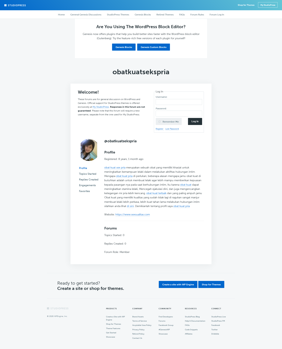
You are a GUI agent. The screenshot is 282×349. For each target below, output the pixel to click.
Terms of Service (139, 321)
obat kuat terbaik (156, 193)
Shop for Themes (211, 284)
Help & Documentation (195, 321)
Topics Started (87, 173)
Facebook (215, 325)
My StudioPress (267, 5)
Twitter (214, 329)
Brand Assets (138, 317)
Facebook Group (166, 325)
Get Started (111, 333)
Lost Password (172, 128)
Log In (195, 121)
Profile (83, 168)
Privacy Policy (138, 329)
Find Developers (166, 317)
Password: (161, 108)
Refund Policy (138, 334)
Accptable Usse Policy (141, 325)
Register (160, 128)
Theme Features (113, 328)
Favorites (84, 191)
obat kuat (185, 184)
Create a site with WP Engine (178, 284)
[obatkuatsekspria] (89, 163)
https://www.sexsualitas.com (132, 214)
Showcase (110, 337)
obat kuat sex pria (114, 167)
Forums (162, 321)
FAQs (187, 325)
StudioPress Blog (192, 317)
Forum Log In (217, 14)
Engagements (87, 185)
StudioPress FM (218, 321)
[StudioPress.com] (15, 5)
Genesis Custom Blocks (153, 47)
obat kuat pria (124, 176)
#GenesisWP (164, 329)
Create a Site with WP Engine (115, 318)
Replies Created (88, 179)
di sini (130, 206)
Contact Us (137, 338)
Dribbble (215, 334)
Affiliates (188, 334)
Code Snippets (191, 329)
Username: (162, 97)
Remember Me (170, 121)
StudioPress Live (218, 317)
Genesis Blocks (124, 47)
